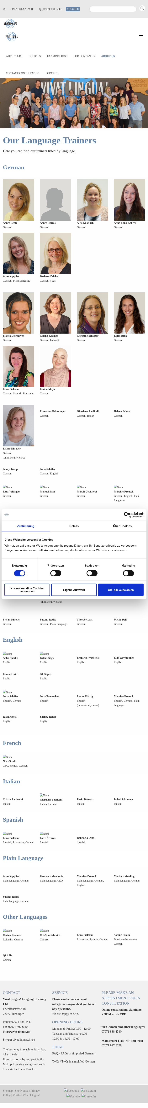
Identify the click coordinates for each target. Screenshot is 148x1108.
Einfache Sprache (22, 9)
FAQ (55, 1053)
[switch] (55, 573)
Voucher (73, 9)
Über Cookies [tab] (122, 525)
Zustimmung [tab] (25, 525)
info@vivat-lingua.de (16, 1031)
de (4, 9)
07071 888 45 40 (52, 9)
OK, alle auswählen (121, 589)
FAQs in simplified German (77, 1053)
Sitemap (8, 1090)
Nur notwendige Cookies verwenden (27, 590)
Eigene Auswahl (74, 589)
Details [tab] (74, 525)
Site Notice (21, 1090)
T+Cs (55, 1061)
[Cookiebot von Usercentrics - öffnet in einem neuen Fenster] (127, 515)
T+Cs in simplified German (78, 1061)
